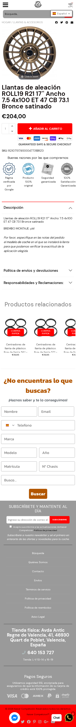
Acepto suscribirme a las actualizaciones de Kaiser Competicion (40, 529)
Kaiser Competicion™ (38, 714)
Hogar (6, 22)
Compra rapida (15, 332)
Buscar (38, 493)
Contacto (38, 571)
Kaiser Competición (24, 708)
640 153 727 (40, 652)
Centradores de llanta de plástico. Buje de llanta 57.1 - (45, 348)
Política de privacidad (45, 530)
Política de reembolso (38, 607)
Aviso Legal (38, 616)
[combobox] (8, 425)
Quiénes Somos (38, 562)
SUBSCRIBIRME (59, 519)
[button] (61, 13)
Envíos (38, 580)
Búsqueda (38, 553)
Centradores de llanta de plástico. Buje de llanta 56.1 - (15, 348)
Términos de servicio (38, 589)
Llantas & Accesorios (28, 22)
